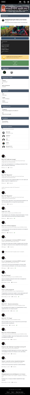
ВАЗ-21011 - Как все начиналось (10, 304)
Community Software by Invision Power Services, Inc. (15, 393)
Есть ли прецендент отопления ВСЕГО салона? (13, 240)
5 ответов (10, 218)
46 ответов (14, 282)
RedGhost (8, 135)
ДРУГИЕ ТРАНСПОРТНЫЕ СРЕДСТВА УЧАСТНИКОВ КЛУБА (13, 161)
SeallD (3, 187)
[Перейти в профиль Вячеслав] (3, 132)
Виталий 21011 (9, 146)
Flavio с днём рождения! (8, 289)
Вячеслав (8, 132)
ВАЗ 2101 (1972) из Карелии (9, 225)
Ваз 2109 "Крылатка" (7, 175)
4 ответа (13, 311)
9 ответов (14, 353)
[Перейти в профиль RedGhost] (3, 136)
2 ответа (11, 167)
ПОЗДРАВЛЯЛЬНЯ (19, 291)
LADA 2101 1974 (6, 211)
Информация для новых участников (15, 19)
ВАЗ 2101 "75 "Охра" (7, 318)
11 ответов (12, 325)
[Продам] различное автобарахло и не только (13, 374)
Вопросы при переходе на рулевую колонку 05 (14, 346)
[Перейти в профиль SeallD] (3, 156)
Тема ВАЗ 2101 (13, 389)
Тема (12, 392)
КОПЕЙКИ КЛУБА (17, 213)
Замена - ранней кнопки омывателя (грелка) (13, 361)
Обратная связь (19, 392)
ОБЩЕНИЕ (16, 348)
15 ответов (11, 247)
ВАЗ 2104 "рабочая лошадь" (9, 159)
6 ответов (15, 382)
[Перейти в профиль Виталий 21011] (3, 147)
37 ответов (10, 232)
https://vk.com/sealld (6, 114)
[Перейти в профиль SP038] (3, 20)
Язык (8, 392)
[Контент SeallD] (15, 38)
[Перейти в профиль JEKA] (3, 140)
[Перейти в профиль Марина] (4, 72)
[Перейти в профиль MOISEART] (11, 72)
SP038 (7, 142)
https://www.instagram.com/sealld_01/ (10, 110)
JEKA (7, 139)
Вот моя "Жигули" (6, 275)
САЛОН (17, 241)
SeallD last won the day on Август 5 (14, 56)
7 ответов (10, 183)
